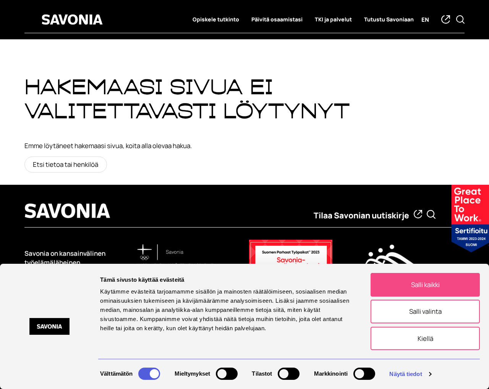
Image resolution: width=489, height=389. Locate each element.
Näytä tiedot (405, 374)
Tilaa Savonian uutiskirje (361, 215)
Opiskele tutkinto (216, 19)
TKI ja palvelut (333, 19)
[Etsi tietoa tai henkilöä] (431, 214)
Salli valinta (425, 311)
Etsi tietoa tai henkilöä (65, 164)
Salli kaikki (425, 284)
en (425, 20)
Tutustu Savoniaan (389, 19)
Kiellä (425, 338)
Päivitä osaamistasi (277, 19)
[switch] (227, 374)
